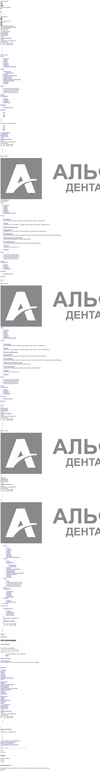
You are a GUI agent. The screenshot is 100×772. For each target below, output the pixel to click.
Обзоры (2, 697)
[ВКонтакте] (4, 112)
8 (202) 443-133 (6, 31)
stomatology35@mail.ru (6, 38)
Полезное (3, 105)
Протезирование (8, 78)
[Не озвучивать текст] (1, 24)
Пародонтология (8, 76)
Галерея (5, 60)
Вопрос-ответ (4, 696)
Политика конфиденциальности (9, 742)
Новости (6, 61)
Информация (4, 693)
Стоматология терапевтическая (11, 89)
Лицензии (6, 64)
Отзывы (6, 62)
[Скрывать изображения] (1, 19)
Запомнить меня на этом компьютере (16, 654)
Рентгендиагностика (9, 80)
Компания (3, 667)
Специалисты (4, 96)
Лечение (6, 74)
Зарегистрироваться (6, 661)
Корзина (3, 755)
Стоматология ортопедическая (11, 88)
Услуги (2, 69)
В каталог (3, 769)
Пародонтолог (7, 102)
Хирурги (6, 98)
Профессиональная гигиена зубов (12, 79)
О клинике (6, 58)
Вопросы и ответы (8, 107)
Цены (2, 85)
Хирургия (6, 83)
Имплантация (7, 71)
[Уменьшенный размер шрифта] (1, 2)
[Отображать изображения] (1, 18)
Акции (2, 94)
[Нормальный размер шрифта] (2, 4)
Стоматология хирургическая (11, 92)
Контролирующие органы (10, 66)
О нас (2, 56)
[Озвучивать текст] (1, 22)
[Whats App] (4, 116)
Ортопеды (6, 100)
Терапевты (6, 101)
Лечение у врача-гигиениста (11, 91)
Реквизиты (6, 65)
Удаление (6, 82)
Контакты (3, 110)
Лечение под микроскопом (10, 75)
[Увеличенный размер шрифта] (2, 6)
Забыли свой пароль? (6, 658)
